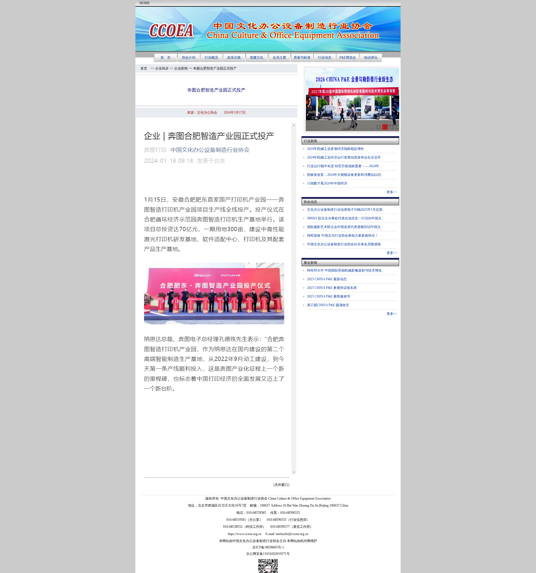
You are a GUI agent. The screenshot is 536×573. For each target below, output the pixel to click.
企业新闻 (181, 68)
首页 (145, 68)
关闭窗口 (281, 485)
